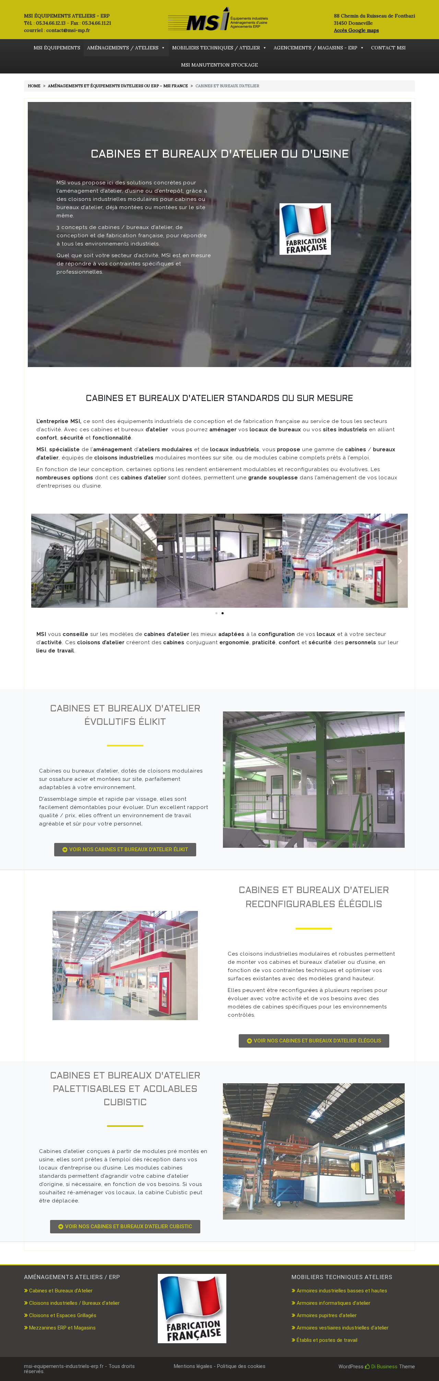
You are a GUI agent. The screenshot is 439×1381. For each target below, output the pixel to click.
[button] (39, 561)
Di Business (384, 1366)
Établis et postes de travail (327, 1340)
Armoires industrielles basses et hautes (342, 1291)
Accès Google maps (356, 30)
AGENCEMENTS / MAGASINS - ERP (315, 48)
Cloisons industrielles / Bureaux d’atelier (74, 1303)
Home (34, 85)
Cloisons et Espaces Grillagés (62, 1315)
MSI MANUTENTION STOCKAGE (219, 65)
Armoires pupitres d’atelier (327, 1315)
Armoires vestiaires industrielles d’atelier (343, 1328)
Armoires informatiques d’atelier (333, 1303)
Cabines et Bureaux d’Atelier (61, 1291)
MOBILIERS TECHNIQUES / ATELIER (216, 48)
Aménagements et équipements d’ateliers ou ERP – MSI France (118, 85)
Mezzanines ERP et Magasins (62, 1328)
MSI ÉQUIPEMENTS (57, 48)
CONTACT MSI (388, 48)
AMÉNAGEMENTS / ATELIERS (122, 48)
